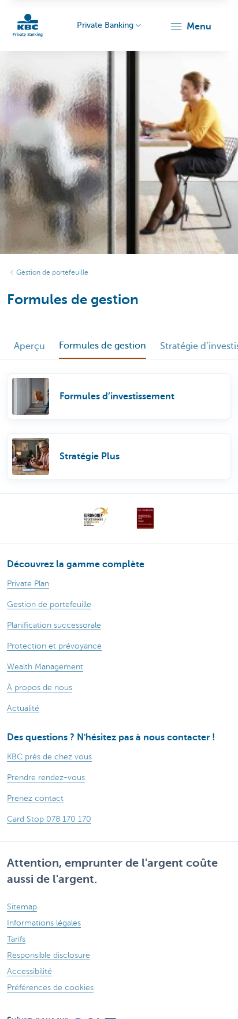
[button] (190, 26)
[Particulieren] (27, 25)
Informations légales (44, 923)
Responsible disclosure (48, 955)
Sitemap (22, 906)
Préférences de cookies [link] (50, 987)
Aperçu (29, 346)
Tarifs (16, 939)
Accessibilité (29, 971)
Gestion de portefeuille (52, 272)
